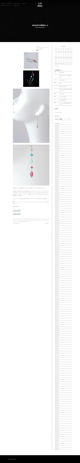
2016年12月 (57, 378)
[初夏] (56, 82)
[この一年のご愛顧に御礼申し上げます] (56, 102)
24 (63, 60)
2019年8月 (57, 308)
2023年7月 (57, 204)
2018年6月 (57, 338)
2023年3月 (57, 213)
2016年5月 (57, 393)
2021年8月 (57, 255)
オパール (28, 220)
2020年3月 (57, 292)
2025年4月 (57, 160)
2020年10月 (57, 277)
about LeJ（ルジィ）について (6, 5)
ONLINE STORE (9, 3)
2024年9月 (57, 174)
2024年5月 (57, 182)
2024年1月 (57, 191)
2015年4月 (57, 422)
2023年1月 (57, 218)
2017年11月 (57, 354)
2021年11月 (57, 248)
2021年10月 (57, 251)
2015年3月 (57, 424)
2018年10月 (57, 330)
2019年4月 (57, 316)
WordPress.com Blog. (12, 459)
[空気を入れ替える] (56, 85)
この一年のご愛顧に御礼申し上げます (65, 104)
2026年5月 (57, 132)
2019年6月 (57, 312)
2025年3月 (57, 163)
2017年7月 (57, 363)
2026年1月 (57, 141)
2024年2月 (57, 189)
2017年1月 (57, 376)
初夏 (60, 83)
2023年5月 (57, 209)
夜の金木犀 (61, 72)
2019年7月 (57, 310)
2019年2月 (57, 321)
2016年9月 (57, 385)
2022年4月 (57, 237)
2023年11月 (57, 196)
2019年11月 (57, 301)
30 (60, 63)
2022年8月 (57, 229)
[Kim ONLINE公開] (56, 99)
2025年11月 (57, 145)
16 (60, 57)
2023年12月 (57, 193)
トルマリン (45, 220)
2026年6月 (57, 130)
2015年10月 (57, 409)
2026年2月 (57, 139)
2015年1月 (57, 429)
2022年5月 (57, 235)
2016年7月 (57, 389)
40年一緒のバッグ (17, 223)
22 (58, 60)
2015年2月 (57, 426)
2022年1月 (57, 244)
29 (58, 63)
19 (68, 57)
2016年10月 (57, 382)
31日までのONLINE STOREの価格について (65, 90)
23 (60, 60)
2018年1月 (57, 349)
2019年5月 (57, 314)
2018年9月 (57, 332)
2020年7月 (57, 284)
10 (63, 54)
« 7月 (56, 66)
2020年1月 (57, 297)
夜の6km (46, 223)
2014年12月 (57, 431)
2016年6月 (57, 391)
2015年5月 (57, 420)
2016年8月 (57, 387)
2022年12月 (57, 220)
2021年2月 (57, 268)
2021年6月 (57, 259)
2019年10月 (57, 303)
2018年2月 (57, 347)
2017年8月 (57, 360)
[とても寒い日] (56, 79)
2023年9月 (57, 200)
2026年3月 (57, 136)
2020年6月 (57, 286)
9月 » (58, 66)
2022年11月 (57, 222)
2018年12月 (57, 325)
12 (68, 54)
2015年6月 (57, 418)
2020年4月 (57, 290)
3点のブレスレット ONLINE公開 (65, 76)
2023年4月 (57, 211)
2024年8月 (57, 176)
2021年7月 (57, 257)
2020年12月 (57, 273)
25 (65, 60)
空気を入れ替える (62, 86)
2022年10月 (57, 224)
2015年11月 (57, 407)
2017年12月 (57, 352)
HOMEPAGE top (17, 3)
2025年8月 (57, 152)
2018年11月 (57, 327)
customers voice (16, 5)
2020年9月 (57, 279)
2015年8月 (57, 413)
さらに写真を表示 (58, 112)
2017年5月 (57, 367)
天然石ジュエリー (26, 221)
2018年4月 (57, 343)
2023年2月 (57, 215)
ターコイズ (41, 220)
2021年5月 (57, 262)
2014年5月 (57, 446)
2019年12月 (57, 299)
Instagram (3, 3)
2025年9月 (57, 150)
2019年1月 (57, 323)
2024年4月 (57, 185)
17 (63, 57)
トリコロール (62, 93)
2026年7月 (57, 128)
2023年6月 (57, 207)
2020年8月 (57, 281)
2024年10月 (57, 171)
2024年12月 (57, 167)
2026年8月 (57, 125)
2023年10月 (57, 198)
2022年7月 (57, 231)
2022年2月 (57, 242)
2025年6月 (57, 156)
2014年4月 (57, 448)
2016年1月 (57, 402)
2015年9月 (57, 411)
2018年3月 (57, 345)
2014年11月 (57, 433)
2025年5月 (57, 158)
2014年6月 (57, 444)
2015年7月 (57, 415)
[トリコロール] (56, 93)
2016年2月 (57, 400)
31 (63, 63)
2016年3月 (57, 398)
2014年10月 (57, 435)
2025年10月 (57, 147)
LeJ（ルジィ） (20, 220)
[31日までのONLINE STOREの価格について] (56, 88)
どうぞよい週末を (62, 96)
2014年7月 (57, 442)
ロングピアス (20, 221)
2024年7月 (57, 178)
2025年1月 (57, 165)
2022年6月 (57, 233)
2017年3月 (57, 371)
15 (58, 57)
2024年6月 (57, 180)
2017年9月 (57, 358)
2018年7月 (57, 336)
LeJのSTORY (24, 3)
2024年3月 (57, 187)
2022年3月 (57, 240)
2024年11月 (57, 169)
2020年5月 (57, 288)
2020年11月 (57, 275)
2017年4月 (57, 369)
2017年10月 (57, 356)
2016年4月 (57, 396)
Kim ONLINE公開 (62, 100)
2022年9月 (57, 226)
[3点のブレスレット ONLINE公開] (56, 75)
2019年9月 (57, 305)
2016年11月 (57, 380)
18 (65, 57)
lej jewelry (40, 48)
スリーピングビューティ (34, 220)
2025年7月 (57, 154)
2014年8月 (57, 440)
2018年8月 (57, 334)
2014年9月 (57, 437)
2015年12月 (57, 404)
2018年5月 (57, 341)
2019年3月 (57, 319)
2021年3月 (57, 266)
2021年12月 (57, 246)
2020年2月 (57, 294)
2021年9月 (57, 253)
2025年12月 (57, 143)
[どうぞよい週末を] (56, 96)
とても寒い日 (62, 80)
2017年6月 (57, 365)
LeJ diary (40, 4)
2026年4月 (57, 134)
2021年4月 (57, 264)
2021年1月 (57, 270)
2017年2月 (57, 374)
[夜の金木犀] (56, 72)
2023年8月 (57, 202)
